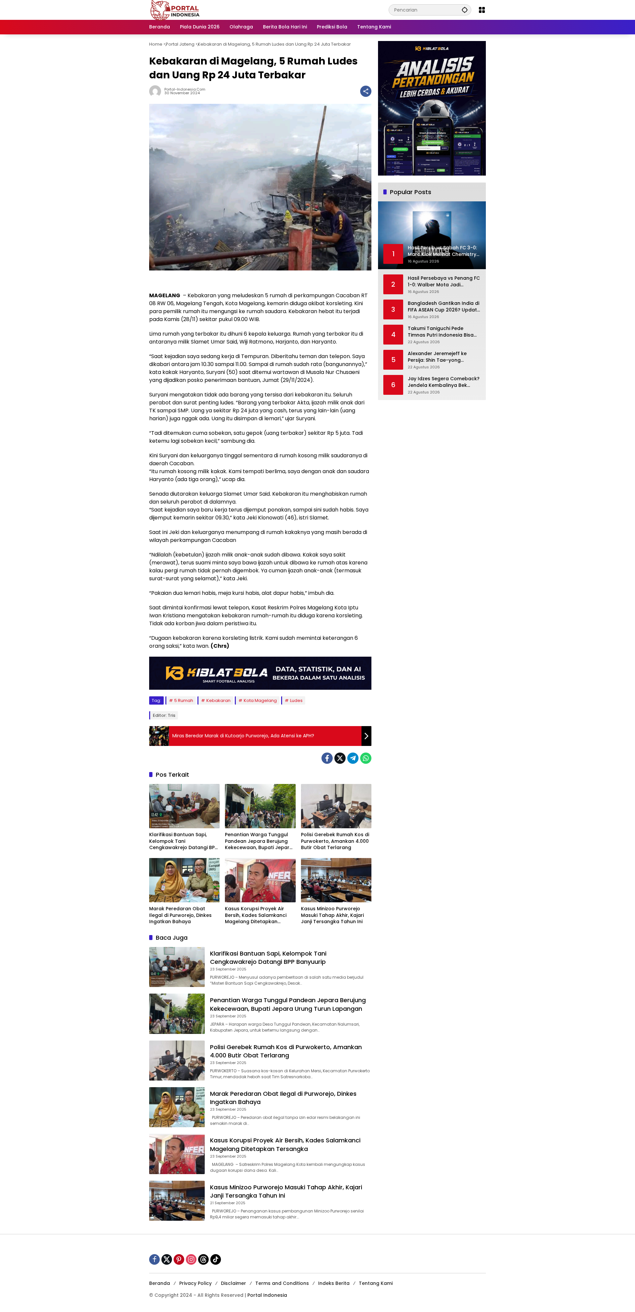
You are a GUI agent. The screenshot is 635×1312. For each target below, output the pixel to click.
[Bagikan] (365, 91)
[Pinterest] (179, 1259)
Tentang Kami (376, 1283)
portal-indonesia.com (184, 89)
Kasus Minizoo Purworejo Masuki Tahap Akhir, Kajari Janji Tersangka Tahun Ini (332, 915)
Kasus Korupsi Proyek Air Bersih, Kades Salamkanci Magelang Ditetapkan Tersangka (255, 915)
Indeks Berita (334, 1283)
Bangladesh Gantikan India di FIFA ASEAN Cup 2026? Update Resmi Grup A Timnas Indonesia (444, 306)
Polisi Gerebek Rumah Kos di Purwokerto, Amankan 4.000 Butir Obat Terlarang (335, 841)
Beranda (159, 1283)
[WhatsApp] (365, 758)
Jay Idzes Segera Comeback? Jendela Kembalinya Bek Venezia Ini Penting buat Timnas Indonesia (444, 382)
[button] (464, 9)
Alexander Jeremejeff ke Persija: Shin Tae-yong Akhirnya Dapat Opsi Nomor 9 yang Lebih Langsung (444, 356)
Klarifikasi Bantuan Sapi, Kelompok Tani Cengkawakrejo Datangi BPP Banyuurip (183, 841)
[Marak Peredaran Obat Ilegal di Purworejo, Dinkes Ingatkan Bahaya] (184, 880)
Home (155, 44)
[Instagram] (191, 1259)
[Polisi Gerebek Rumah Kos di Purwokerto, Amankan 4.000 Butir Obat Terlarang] (336, 806)
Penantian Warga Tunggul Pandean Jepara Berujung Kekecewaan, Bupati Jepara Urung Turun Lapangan (259, 841)
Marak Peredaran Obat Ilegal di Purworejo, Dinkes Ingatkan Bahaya (180, 915)
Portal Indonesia (267, 1295)
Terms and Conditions (282, 1283)
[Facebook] (327, 758)
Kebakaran (218, 700)
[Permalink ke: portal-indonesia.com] (156, 91)
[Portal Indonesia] (175, 9)
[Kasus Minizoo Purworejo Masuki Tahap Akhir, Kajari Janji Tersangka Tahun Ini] (336, 880)
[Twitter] (340, 758)
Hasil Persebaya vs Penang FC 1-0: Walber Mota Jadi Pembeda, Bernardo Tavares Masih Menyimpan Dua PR (444, 281)
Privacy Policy (195, 1283)
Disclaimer (233, 1283)
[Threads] (203, 1259)
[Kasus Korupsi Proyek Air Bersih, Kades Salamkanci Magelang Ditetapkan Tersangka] (260, 880)
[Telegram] (353, 758)
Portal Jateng (180, 44)
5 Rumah (183, 700)
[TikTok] (215, 1259)
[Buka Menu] (482, 10)
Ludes (296, 700)
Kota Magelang (260, 700)
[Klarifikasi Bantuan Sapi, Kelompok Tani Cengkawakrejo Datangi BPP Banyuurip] (184, 806)
